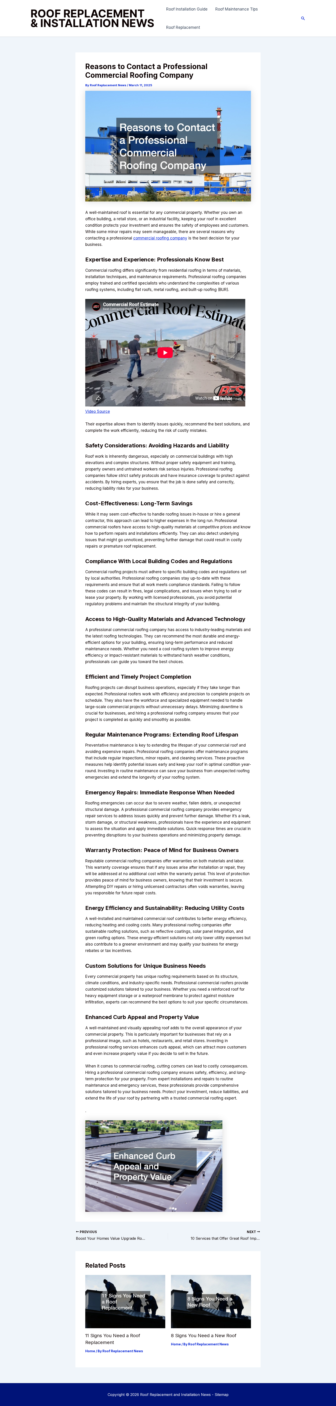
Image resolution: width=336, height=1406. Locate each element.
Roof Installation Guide (187, 9)
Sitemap (222, 1394)
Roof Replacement (183, 27)
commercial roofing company (160, 238)
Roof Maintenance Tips (236, 9)
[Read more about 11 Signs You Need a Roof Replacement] (125, 1301)
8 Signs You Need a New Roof (203, 1335)
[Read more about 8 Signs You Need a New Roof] (211, 1301)
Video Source (97, 411)
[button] (303, 18)
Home (90, 1351)
